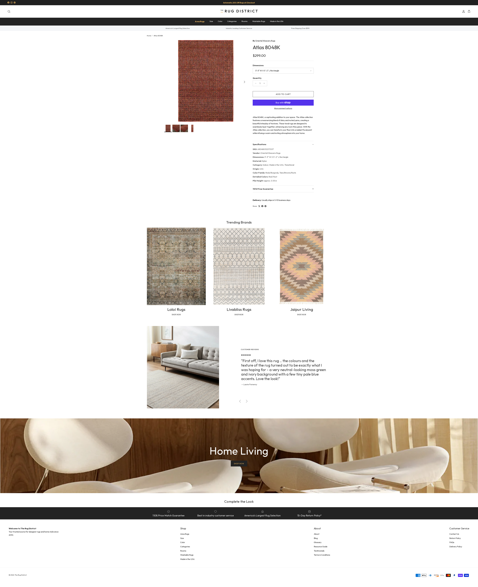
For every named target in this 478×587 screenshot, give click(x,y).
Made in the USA (276, 21)
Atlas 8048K (158, 35)
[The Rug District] (239, 11)
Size (211, 21)
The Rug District (21, 575)
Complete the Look (239, 501)
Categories (232, 21)
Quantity (257, 78)
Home (149, 35)
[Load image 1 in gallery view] (205, 80)
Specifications (259, 144)
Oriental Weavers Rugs (265, 40)
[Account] (463, 11)
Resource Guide (320, 546)
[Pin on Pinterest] (265, 206)
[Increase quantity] (265, 83)
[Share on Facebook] (262, 206)
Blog (316, 538)
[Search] (8, 11)
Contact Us (454, 534)
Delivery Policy (455, 546)
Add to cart (283, 94)
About (316, 534)
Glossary (317, 542)
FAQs (451, 542)
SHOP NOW (239, 463)
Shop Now (176, 314)
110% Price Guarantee (263, 189)
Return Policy (455, 538)
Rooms (244, 21)
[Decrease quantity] (255, 83)
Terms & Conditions (322, 555)
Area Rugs (200, 21)
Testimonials (319, 551)
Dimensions (258, 65)
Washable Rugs (258, 21)
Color (220, 21)
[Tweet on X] (259, 206)
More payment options (283, 108)
